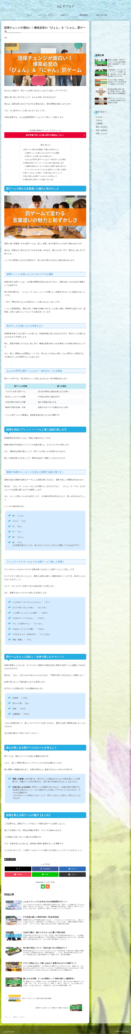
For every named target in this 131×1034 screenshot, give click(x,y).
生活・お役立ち (11, 859)
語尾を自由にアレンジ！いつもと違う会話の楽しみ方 (44, 163)
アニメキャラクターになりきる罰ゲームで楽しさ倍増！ (46, 169)
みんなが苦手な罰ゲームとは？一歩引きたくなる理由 (46, 159)
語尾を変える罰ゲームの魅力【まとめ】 (39, 179)
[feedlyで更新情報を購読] (43, 886)
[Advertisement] (110, 36)
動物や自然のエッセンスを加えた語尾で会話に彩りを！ (46, 166)
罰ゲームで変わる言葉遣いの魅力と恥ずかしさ (41, 149)
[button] (72, 874)
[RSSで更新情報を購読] (48, 886)
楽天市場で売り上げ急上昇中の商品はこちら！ (45, 135)
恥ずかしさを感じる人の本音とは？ (39, 156)
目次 (42, 145)
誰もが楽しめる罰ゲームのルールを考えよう (40, 176)
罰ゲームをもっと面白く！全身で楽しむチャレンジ (43, 173)
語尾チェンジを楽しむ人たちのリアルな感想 (42, 153)
